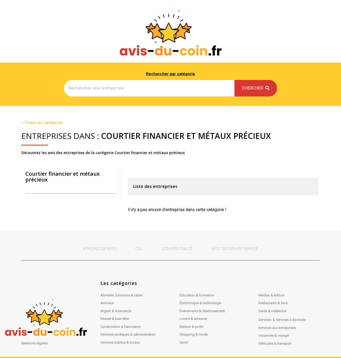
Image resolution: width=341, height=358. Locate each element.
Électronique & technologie (200, 303)
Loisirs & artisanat (193, 319)
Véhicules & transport (274, 343)
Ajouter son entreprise (235, 249)
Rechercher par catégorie (170, 73)
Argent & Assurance (115, 311)
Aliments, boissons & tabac (121, 295)
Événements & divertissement (202, 311)
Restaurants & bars (273, 303)
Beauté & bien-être (114, 319)
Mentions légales (34, 343)
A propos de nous (99, 249)
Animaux (107, 303)
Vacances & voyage (273, 335)
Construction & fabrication (120, 327)
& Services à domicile (289, 320)
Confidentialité (177, 249)
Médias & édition (271, 295)
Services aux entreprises (277, 328)
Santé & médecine (272, 311)
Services (264, 320)
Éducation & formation (197, 295)
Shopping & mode (194, 334)
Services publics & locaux (120, 342)
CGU (139, 249)
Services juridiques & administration (128, 334)
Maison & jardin (192, 327)
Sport (184, 342)
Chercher (253, 88)
